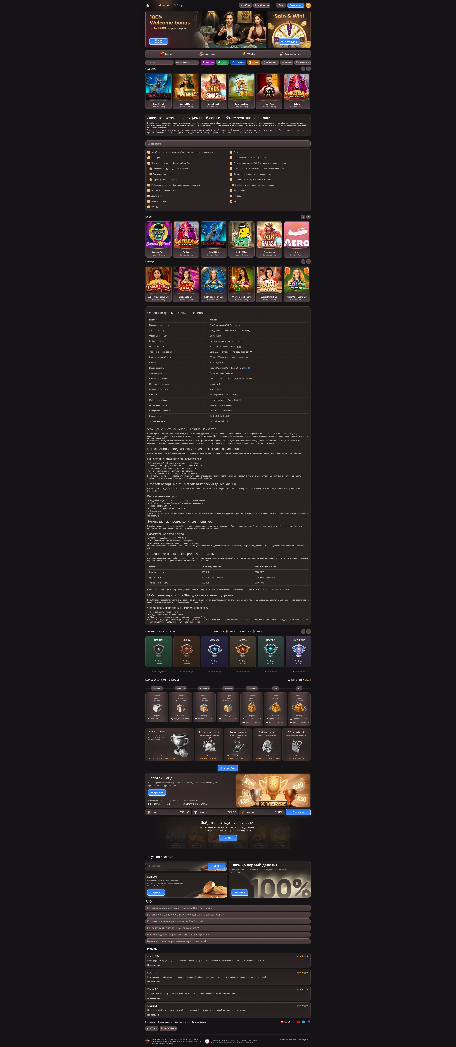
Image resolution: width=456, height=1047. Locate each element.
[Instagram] (309, 1022)
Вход (281, 5)
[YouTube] (298, 1022)
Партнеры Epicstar (199, 1022)
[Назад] (303, 69)
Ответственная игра (182, 1022)
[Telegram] (303, 1022)
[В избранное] (168, 76)
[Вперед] (308, 69)
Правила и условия (164, 1022)
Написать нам (150, 1022)
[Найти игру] (148, 62)
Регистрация (296, 5)
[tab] (166, 54)
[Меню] (308, 5)
